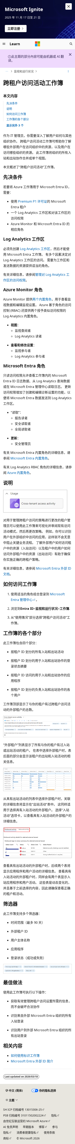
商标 (6, 1138)
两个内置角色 (42, 299)
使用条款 (49, 1132)
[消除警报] (68, 6)
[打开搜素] (71, 43)
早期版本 (28, 1127)
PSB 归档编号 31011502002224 (23, 1115)
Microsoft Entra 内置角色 (29, 458)
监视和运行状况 (24, 71)
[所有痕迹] (6, 71)
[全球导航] (4, 43)
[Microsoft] (37, 43)
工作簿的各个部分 (17, 119)
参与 (55, 1127)
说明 (9, 109)
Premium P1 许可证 (32, 201)
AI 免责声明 (10, 1127)
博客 (41, 1127)
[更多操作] (68, 71)
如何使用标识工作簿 (25, 1055)
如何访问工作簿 (16, 114)
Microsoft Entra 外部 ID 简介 (32, 1061)
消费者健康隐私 (26, 1132)
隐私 (54, 1115)
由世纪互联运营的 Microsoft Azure (25, 1121)
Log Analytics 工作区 (35, 249)
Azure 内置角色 (18, 473)
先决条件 (12, 103)
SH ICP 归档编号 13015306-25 (22, 1109)
